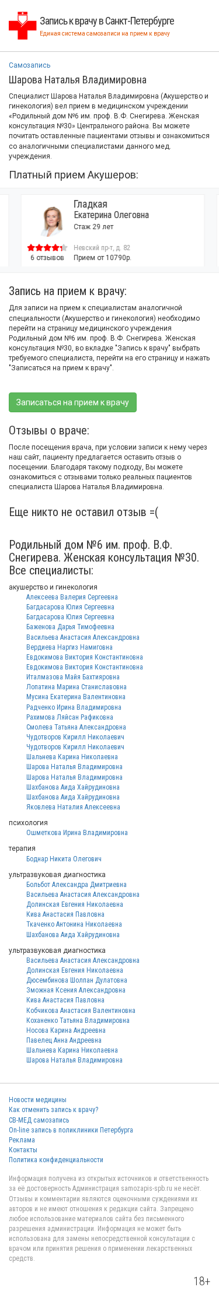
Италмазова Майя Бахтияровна (73, 677)
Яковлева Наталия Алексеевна (73, 807)
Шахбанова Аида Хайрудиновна (73, 787)
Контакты (23, 1150)
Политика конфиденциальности (56, 1160)
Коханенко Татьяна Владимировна (78, 1020)
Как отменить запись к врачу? (53, 1110)
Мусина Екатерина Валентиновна (76, 697)
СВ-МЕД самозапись (39, 1120)
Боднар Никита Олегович (64, 859)
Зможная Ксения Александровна (76, 990)
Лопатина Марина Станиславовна (76, 687)
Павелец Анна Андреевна (64, 1040)
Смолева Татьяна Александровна (76, 727)
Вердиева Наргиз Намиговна (69, 647)
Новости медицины (38, 1100)
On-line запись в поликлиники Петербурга (71, 1130)
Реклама (22, 1140)
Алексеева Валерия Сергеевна (72, 597)
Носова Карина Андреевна (66, 1030)
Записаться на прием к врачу (72, 402)
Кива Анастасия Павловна (65, 914)
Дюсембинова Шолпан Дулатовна (76, 980)
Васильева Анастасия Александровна (83, 637)
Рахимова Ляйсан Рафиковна (69, 717)
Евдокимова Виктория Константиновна (84, 657)
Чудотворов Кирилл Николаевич (75, 737)
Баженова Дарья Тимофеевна (70, 627)
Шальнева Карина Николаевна (72, 757)
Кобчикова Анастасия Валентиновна (80, 1011)
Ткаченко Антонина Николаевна (74, 924)
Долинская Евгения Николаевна (74, 904)
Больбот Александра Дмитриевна (76, 885)
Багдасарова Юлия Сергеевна (70, 607)
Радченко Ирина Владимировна (73, 707)
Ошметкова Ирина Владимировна (77, 833)
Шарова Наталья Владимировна (74, 767)
